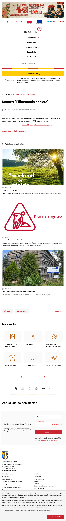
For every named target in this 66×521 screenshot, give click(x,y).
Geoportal (4, 490)
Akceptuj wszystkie (56, 517)
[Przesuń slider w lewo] (21, 377)
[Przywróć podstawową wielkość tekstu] (17, 21)
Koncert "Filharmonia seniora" (25, 94)
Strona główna (7, 94)
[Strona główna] (33, 30)
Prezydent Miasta (39, 479)
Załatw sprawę (38, 477)
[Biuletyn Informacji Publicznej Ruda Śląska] (62, 22)
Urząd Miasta (31, 38)
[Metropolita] (16, 388)
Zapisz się (48, 432)
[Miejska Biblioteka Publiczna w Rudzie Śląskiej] (36, 388)
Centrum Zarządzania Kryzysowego (12, 481)
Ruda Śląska (31, 42)
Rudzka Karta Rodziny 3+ (54, 361)
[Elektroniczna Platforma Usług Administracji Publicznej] (51, 21)
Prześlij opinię (57, 311)
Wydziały (36, 483)
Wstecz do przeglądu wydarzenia (14, 131)
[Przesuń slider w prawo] (44, 377)
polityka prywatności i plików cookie (49, 440)
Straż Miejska (33, 340)
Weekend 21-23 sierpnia (33, 172)
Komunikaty (5, 477)
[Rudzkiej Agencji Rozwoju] (23, 388)
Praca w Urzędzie (39, 488)
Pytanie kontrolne (40, 421)
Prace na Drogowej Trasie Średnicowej (39, 80)
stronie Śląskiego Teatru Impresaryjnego (37, 125)
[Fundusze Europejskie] (39, 22)
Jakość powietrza (33, 361)
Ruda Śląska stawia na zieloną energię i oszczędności (33, 273)
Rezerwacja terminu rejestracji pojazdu (12, 340)
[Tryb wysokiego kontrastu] (7, 22)
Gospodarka (31, 52)
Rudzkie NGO (31, 57)
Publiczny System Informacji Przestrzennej (54, 340)
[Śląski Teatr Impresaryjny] (43, 389)
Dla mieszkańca (31, 47)
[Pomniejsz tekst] (12, 22)
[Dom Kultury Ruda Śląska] (50, 388)
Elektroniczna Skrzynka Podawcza (44, 486)
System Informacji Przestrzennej (11, 487)
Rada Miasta (37, 481)
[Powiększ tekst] (21, 22)
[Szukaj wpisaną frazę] (43, 64)
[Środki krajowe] (29, 22)
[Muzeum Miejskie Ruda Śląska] (29, 388)
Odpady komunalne (12, 361)
